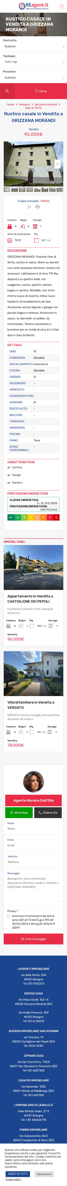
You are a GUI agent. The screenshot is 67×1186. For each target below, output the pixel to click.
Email (10, 839)
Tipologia (9, 56)
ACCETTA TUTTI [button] (17, 1174)
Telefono (12, 856)
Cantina (17, 467)
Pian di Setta (33, 107)
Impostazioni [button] (44, 1174)
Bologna (24, 104)
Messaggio (13, 873)
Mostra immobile (33, 580)
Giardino (17, 482)
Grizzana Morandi (46, 104)
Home (10, 104)
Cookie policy (13, 1179)
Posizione (9, 71)
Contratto (10, 40)
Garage (16, 475)
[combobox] (33, 47)
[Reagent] (33, 8)
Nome (10, 823)
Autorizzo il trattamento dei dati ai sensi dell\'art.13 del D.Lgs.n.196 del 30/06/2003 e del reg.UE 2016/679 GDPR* (33, 921)
